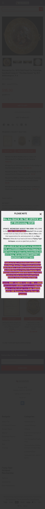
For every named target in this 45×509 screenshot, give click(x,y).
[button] (40, 214)
